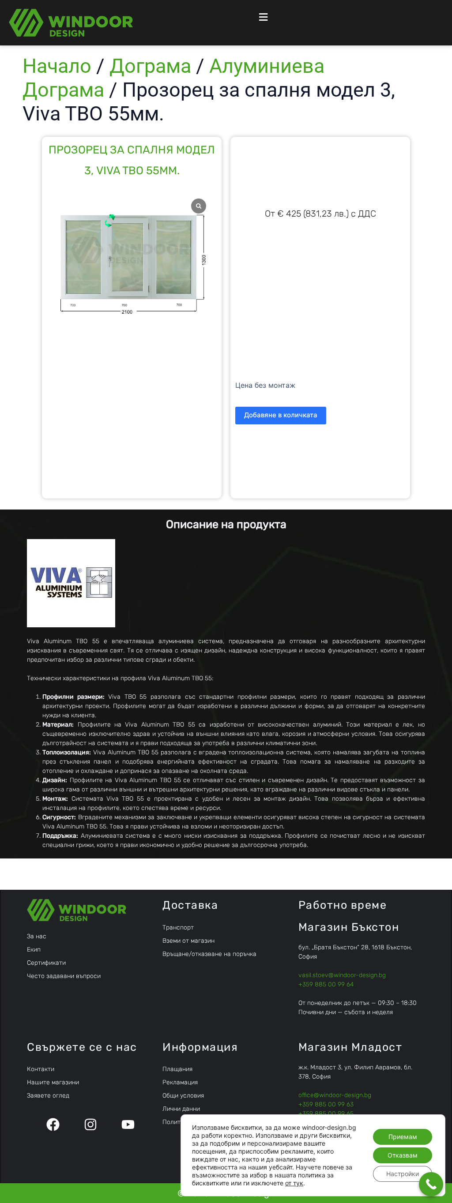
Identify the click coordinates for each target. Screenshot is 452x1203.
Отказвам (403, 1155)
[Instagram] (90, 1124)
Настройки (402, 1173)
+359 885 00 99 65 (326, 1113)
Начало (57, 66)
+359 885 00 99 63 (326, 1104)
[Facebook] (53, 1124)
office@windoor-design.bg (334, 1095)
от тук (294, 1183)
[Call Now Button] (431, 1184)
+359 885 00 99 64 (326, 984)
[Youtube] (128, 1124)
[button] (263, 17)
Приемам (402, 1136)
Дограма (150, 66)
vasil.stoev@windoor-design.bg (342, 975)
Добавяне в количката (280, 415)
